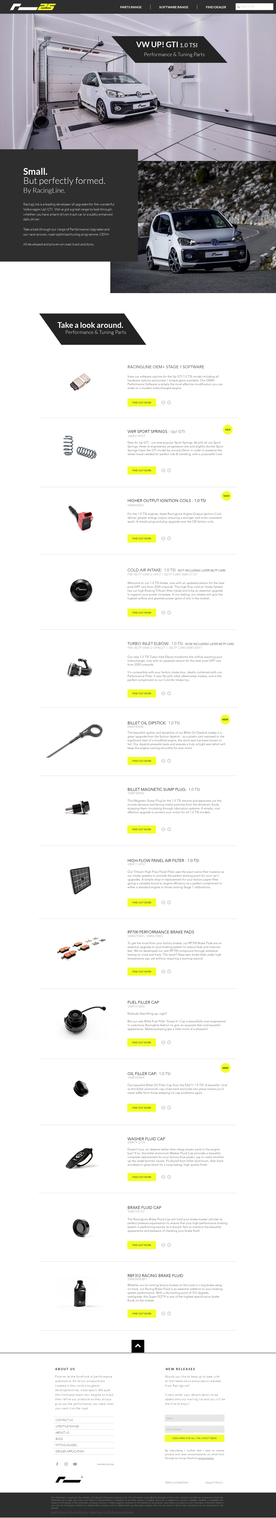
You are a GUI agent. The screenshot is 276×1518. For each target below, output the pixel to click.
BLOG (59, 1438)
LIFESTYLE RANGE (67, 1426)
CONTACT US (64, 1420)
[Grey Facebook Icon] (57, 1464)
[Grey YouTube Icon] (75, 1464)
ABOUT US (62, 1432)
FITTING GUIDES (66, 1445)
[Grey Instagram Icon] (66, 1464)
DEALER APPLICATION (70, 1451)
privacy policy (206, 1458)
